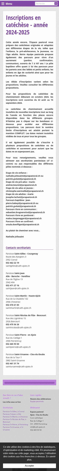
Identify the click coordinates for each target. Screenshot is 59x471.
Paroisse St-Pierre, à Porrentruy (15, 424)
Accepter (29, 465)
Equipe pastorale (37, 401)
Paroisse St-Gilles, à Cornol (13, 411)
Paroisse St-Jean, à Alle (12, 414)
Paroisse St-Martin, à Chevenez (15, 416)
